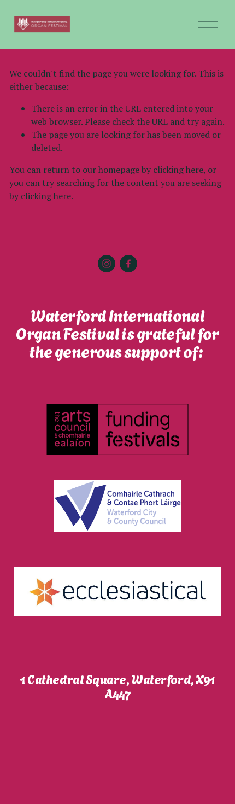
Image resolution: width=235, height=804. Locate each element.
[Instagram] (106, 263)
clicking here (178, 170)
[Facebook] (128, 263)
